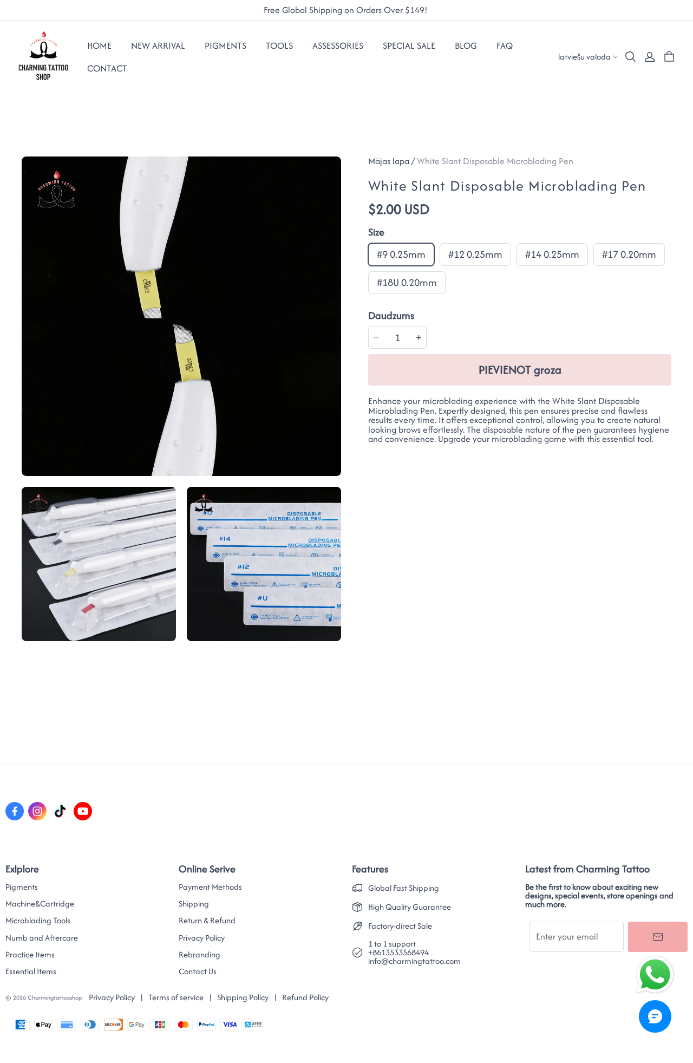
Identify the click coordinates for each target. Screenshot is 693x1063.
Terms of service (176, 997)
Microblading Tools (37, 920)
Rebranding (199, 954)
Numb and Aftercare (41, 938)
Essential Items (30, 971)
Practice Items (30, 954)
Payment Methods (210, 887)
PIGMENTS (225, 45)
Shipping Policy (243, 997)
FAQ (504, 45)
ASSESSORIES (337, 45)
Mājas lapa (388, 160)
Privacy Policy (202, 938)
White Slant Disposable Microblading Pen (495, 160)
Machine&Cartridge (39, 903)
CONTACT (107, 68)
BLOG (466, 45)
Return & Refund (207, 920)
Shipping (194, 903)
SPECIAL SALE (409, 45)
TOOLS (279, 45)
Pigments (21, 887)
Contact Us (198, 971)
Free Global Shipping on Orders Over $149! (347, 10)
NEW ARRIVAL (158, 45)
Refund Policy (305, 997)
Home (99, 45)
